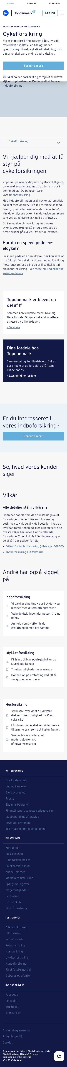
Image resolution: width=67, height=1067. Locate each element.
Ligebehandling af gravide (22, 816)
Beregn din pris (34, 65)
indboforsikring (20, 195)
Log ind (50, 13)
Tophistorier (13, 1013)
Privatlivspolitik (13, 1036)
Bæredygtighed (16, 792)
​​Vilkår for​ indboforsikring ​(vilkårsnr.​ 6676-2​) (35, 546)
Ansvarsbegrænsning (16, 1030)
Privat (10, 3)
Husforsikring (14, 951)
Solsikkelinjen (14, 854)
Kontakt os (12, 848)
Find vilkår (12, 896)
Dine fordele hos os (18, 860)
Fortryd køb (13, 902)
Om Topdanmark (16, 780)
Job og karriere (16, 786)
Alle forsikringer (16, 927)
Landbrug (54, 3)
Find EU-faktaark (16, 908)
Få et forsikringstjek (18, 969)
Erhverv (31, 3)
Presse (10, 798)
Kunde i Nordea (16, 872)
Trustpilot (12, 1006)
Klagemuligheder (17, 890)
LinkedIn (11, 1000)
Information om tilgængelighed (26, 828)
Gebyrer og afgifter (18, 975)
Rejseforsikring (15, 945)
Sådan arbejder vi (17, 804)
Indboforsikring (15, 939)
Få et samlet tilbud (18, 866)
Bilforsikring (13, 933)
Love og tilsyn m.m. (18, 822)
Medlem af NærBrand (19, 878)
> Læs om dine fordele (21, 375)
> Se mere (13, 327)
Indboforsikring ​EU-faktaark (24, 552)
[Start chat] (59, 1056)
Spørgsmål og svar (17, 884)
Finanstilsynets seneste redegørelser (29, 810)
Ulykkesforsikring (17, 957)
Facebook (12, 994)
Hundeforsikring (16, 963)
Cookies (8, 1042)
